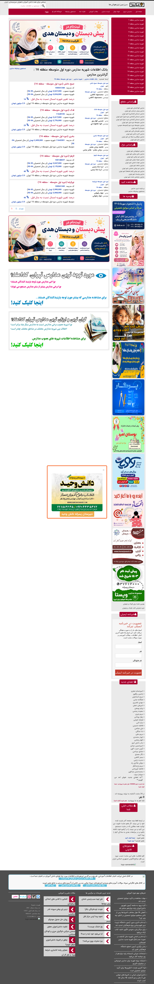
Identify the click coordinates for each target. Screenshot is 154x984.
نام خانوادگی (137, 660)
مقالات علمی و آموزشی (66, 893)
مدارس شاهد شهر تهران (137, 165)
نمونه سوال (116, 11)
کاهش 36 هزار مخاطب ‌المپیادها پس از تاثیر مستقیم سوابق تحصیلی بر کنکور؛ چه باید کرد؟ (130, 915)
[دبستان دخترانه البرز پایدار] (128, 248)
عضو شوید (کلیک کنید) (120, 801)
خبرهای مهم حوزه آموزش (136, 893)
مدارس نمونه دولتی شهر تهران (135, 160)
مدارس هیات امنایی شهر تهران (134, 163)
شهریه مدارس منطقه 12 (135, 63)
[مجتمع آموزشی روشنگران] (128, 360)
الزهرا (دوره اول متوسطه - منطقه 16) (57, 156)
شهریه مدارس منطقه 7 (136, 43)
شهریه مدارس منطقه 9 (136, 51)
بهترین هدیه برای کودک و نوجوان (133, 604)
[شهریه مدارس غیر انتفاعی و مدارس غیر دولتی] (59, 330)
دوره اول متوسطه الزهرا (101, 155)
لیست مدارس (106, 11)
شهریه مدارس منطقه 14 (135, 71)
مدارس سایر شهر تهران (137, 140)
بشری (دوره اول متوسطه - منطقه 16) (56, 136)
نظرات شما (82, 11)
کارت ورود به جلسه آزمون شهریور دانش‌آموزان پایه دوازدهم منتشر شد (132, 907)
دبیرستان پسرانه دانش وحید (77, 514)
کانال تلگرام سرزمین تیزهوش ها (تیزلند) (77, 879)
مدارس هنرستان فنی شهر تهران (134, 131)
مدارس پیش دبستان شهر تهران (134, 111)
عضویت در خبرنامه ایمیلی (128, 672)
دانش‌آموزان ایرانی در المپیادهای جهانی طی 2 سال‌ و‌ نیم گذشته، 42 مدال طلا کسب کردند (131, 977)
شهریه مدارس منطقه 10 (135, 55)
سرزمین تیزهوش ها (118, 4)
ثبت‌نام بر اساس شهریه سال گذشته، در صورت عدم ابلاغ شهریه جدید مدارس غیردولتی (131, 939)
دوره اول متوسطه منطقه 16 (62, 79)
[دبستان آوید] (128, 472)
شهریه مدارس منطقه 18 (135, 87)
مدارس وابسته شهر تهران (136, 174)
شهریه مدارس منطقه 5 (136, 36)
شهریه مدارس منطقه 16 (135, 79)
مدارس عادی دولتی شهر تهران (135, 154)
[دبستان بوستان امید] (128, 434)
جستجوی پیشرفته (70, 11)
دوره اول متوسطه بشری (100, 136)
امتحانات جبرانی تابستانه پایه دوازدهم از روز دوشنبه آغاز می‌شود (131, 955)
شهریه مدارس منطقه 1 (136, 20)
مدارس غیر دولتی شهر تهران (135, 157)
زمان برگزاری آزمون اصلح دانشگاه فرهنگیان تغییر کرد (133, 948)
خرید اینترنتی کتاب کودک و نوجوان (133, 608)
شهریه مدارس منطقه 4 (136, 32)
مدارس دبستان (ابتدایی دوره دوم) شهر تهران (130, 119)
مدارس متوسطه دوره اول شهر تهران (133, 122)
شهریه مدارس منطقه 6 (136, 40)
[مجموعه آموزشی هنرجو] (128, 546)
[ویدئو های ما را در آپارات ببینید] (29, 896)
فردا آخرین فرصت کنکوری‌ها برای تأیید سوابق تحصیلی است (131, 969)
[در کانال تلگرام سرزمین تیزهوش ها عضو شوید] (38, 896)
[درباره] (23, 896)
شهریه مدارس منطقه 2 (136, 24)
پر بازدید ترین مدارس (137, 188)
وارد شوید (131, 841)
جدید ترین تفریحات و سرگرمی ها (98, 893)
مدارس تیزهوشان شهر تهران (135, 151)
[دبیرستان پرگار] (128, 397)
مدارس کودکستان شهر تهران (135, 108)
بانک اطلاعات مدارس (90, 79)
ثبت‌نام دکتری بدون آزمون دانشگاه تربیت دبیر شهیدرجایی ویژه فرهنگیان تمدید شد (130, 924)
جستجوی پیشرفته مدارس (18, 68)
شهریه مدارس (78, 79)
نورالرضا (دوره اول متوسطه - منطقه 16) (56, 182)
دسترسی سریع (127, 11)
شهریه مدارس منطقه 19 (135, 91)
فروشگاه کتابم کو (56, 11)
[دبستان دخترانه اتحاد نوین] (128, 509)
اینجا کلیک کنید (130, 838)
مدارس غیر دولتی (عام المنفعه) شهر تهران (131, 171)
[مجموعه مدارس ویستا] (128, 583)
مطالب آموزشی (93, 11)
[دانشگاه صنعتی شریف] (128, 215)
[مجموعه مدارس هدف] (128, 323)
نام (141, 651)
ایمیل (140, 642)
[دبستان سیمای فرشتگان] (128, 286)
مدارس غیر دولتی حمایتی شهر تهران (133, 168)
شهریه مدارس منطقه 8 (136, 47)
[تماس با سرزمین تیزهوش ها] (15, 896)
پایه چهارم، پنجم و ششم (95, 885)
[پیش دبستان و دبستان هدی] (59, 42)
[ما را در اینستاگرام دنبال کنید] (33, 896)
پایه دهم (50, 885)
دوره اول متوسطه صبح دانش (99, 83)
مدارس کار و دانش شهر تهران (135, 134)
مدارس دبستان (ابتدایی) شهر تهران (133, 114)
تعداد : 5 (20, 209)
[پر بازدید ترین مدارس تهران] (59, 288)
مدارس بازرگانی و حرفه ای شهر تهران (133, 137)
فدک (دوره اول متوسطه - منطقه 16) (57, 110)
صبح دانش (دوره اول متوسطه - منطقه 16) (54, 84)
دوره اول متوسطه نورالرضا (100, 181)
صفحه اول (139, 11)
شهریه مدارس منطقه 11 (135, 59)
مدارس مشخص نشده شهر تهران (134, 177)
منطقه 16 (99, 89)
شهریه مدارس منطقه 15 (135, 75)
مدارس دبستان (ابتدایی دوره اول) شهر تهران (130, 117)
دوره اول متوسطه (90, 92)
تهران (102, 86)
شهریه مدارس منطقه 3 (136, 28)
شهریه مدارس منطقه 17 (135, 83)
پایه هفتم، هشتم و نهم (69, 885)
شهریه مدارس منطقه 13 (135, 67)
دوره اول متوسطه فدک (101, 109)
